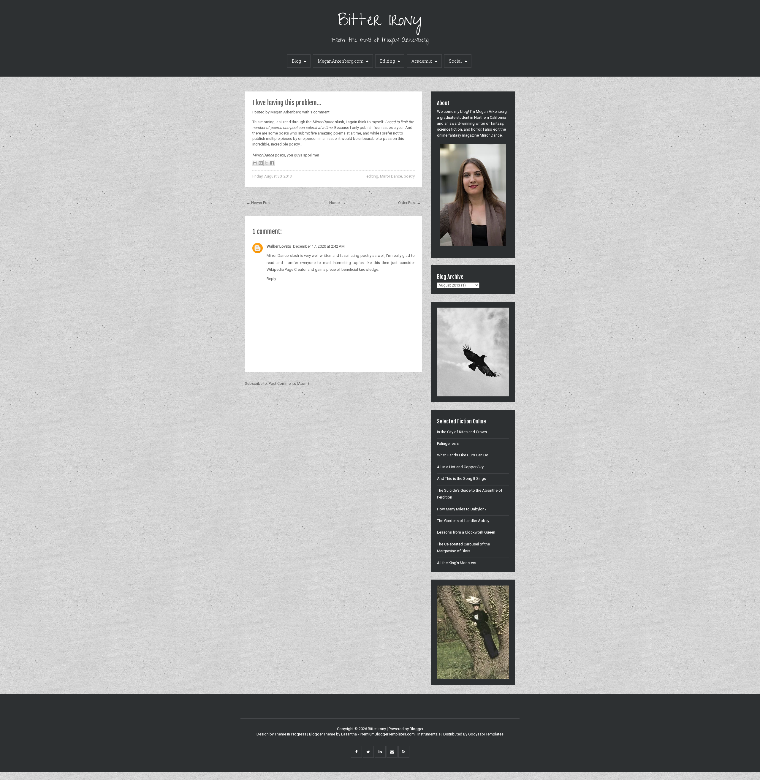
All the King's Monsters (456, 563)
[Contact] (392, 752)
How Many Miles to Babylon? (462, 509)
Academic (421, 61)
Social (455, 61)
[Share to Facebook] (272, 163)
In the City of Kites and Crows (462, 432)
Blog (296, 61)
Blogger (416, 729)
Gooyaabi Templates (486, 734)
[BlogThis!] (261, 163)
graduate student (454, 117)
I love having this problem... (286, 103)
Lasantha (349, 734)
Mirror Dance (391, 176)
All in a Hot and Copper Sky (460, 467)
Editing (387, 61)
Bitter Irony (380, 22)
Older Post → (409, 202)
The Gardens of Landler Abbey (463, 520)
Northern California (490, 117)
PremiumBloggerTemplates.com (387, 734)
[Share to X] (266, 163)
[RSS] (403, 752)
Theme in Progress (290, 734)
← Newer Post (258, 202)
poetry (409, 176)
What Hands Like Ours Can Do (462, 455)
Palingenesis (448, 443)
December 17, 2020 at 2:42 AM (319, 246)
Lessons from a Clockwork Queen (466, 532)
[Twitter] (368, 752)
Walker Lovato (279, 246)
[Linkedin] (380, 752)
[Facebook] (356, 752)
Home (334, 202)
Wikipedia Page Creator (287, 269)
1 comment (320, 112)
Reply (271, 278)
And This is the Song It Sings (461, 478)
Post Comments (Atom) (289, 383)
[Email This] (255, 163)
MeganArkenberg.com (340, 61)
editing (372, 176)
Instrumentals (429, 734)
